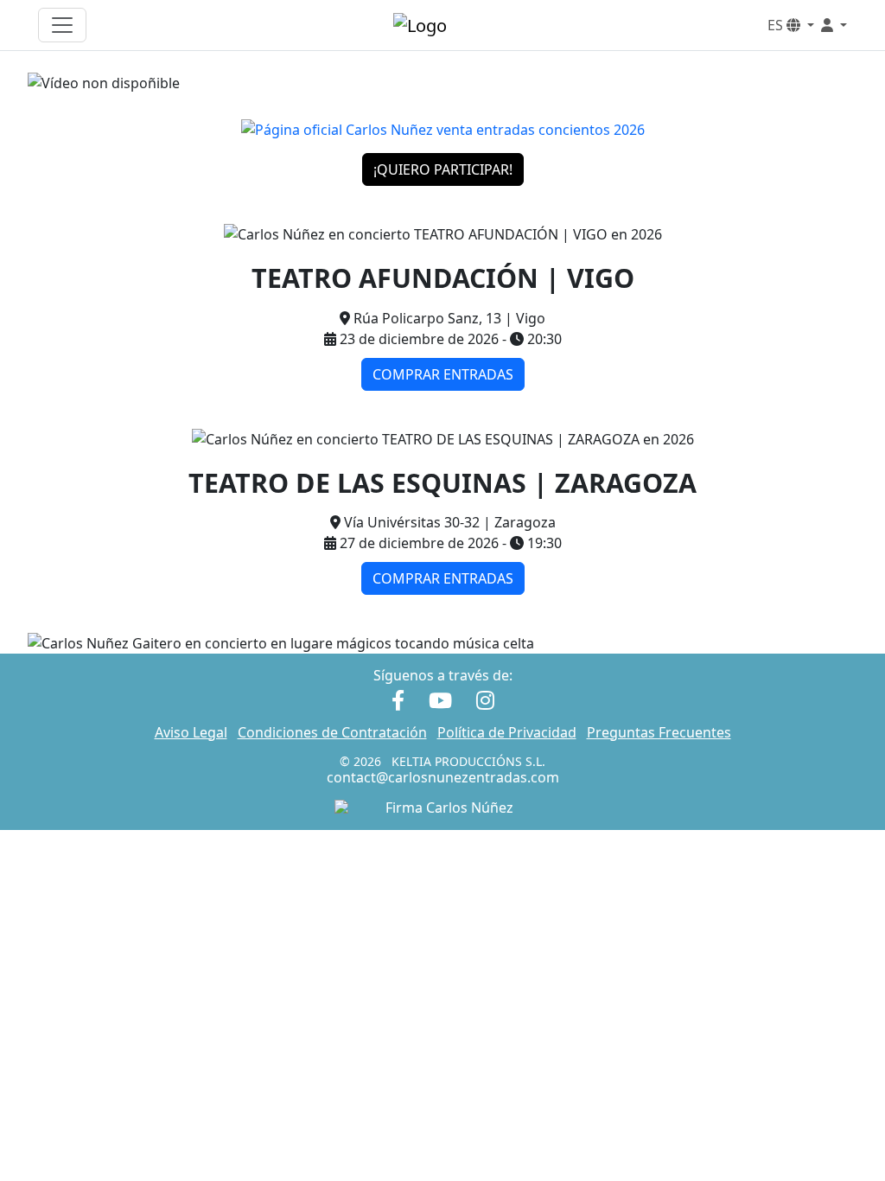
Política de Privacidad (506, 732)
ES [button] (776, 25)
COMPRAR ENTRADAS (442, 374)
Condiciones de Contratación (332, 732)
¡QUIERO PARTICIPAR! (443, 169)
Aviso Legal (191, 732)
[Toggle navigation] (62, 25)
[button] (834, 25)
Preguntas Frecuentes (659, 732)
